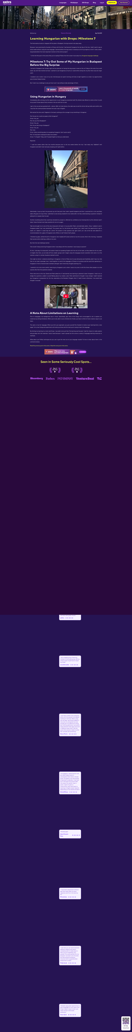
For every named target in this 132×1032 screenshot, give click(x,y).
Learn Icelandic (63, 21)
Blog (94, 2)
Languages (62, 2)
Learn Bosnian (63, 17)
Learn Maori (63, 9)
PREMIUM (111, 2)
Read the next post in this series (59, 345)
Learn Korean (63, 11)
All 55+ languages (64, 25)
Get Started (124, 2)
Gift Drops (85, 2)
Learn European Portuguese (67, 19)
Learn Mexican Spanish (65, 5)
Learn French (63, 7)
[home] (7, 2)
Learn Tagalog (63, 15)
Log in (102, 2)
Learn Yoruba (63, 13)
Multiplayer (74, 2)
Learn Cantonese (64, 23)
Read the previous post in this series (40, 345)
